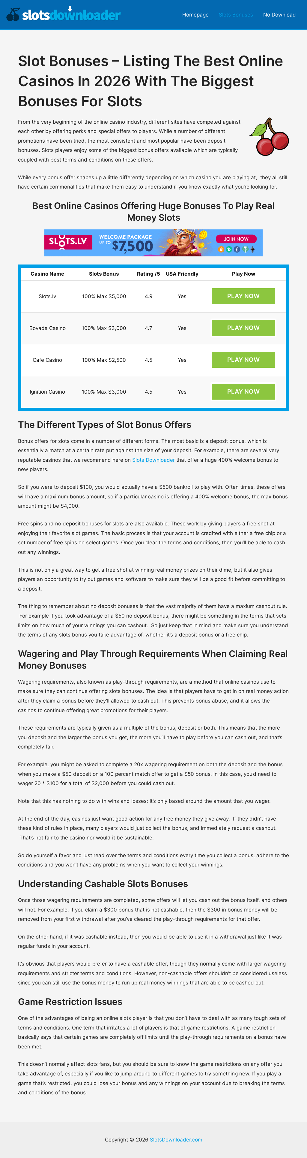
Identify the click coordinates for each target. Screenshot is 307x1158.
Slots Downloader (153, 460)
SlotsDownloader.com (176, 1140)
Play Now (243, 296)
